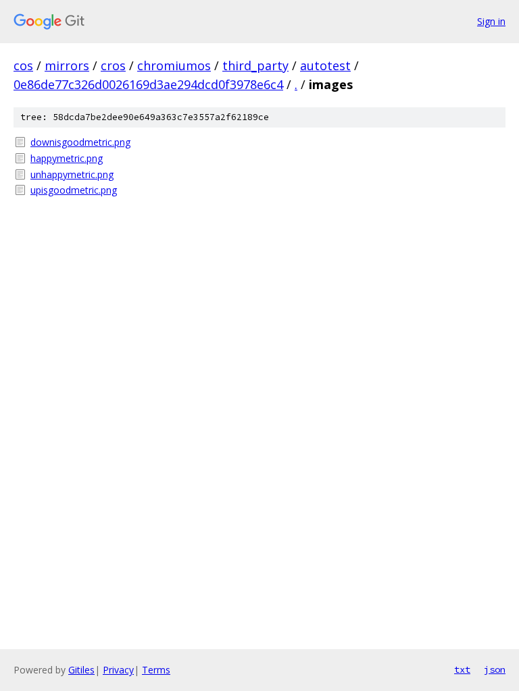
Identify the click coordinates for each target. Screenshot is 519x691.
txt (462, 669)
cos (23, 65)
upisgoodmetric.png (73, 190)
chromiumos (174, 65)
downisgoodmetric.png (80, 142)
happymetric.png (66, 158)
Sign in (491, 21)
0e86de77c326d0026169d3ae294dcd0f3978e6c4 (148, 84)
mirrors (67, 65)
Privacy (118, 669)
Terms (156, 669)
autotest (325, 65)
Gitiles (81, 669)
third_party (255, 65)
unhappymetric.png (72, 174)
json (494, 669)
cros (113, 65)
